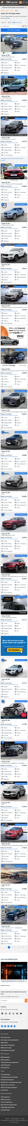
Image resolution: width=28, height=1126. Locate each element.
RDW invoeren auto (6, 1047)
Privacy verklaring (15, 1118)
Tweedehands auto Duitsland (9, 1077)
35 (19, 947)
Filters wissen (18, 22)
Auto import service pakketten (9, 1040)
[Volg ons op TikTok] (13, 1013)
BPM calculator (5, 1060)
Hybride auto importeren (8, 1085)
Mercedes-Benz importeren (9, 1104)
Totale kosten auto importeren (9, 1062)
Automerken (4, 1090)
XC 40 (9, 22)
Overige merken (5, 1110)
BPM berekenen (5, 1057)
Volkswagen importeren (7, 1107)
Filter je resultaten (15, 30)
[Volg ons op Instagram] (5, 1013)
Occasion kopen (5, 1074)
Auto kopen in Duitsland (7, 1045)
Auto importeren (5, 1037)
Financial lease (5, 1067)
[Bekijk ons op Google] (17, 1013)
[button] (2, 972)
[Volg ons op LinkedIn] (2, 1013)
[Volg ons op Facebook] (9, 1013)
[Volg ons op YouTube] (20, 1013)
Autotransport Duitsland (8, 1050)
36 (23, 947)
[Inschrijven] (26, 1000)
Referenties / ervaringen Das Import (11, 1082)
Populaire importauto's (7, 1079)
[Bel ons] (20, 2)
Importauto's (4, 1042)
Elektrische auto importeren (9, 1087)
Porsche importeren (6, 1102)
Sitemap (7, 1118)
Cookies (23, 1118)
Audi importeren (5, 1097)
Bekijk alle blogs (5, 985)
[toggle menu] (26, 2)
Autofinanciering (5, 1065)
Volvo (3, 22)
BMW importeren (5, 1099)
